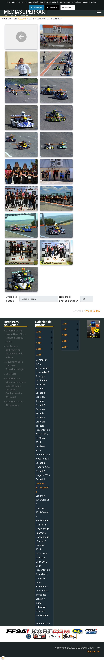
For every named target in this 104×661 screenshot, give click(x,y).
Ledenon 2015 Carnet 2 (42, 500)
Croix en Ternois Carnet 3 (40, 388)
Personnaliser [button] (67, 7)
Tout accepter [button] (37, 7)
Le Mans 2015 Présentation (43, 450)
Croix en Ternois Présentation (43, 425)
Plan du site (93, 651)
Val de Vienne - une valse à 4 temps (43, 372)
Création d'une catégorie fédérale (41, 605)
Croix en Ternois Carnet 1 (40, 413)
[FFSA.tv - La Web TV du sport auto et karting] (55, 636)
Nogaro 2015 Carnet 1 (43, 477)
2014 (64, 346)
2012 (64, 335)
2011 (64, 329)
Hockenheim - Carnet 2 (42, 530)
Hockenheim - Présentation (43, 619)
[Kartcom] (51, 631)
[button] (99, 12)
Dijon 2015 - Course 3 (42, 555)
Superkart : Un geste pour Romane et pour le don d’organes (42, 584)
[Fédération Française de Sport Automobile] (18, 631)
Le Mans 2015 (40, 440)
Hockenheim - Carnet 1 (42, 539)
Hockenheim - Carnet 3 (42, 522)
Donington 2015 (41, 361)
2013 (64, 340)
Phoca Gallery (92, 310)
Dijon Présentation (43, 567)
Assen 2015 (42, 433)
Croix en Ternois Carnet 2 (40, 401)
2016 (38, 348)
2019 (38, 331)
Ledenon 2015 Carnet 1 (42, 512)
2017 (38, 343)
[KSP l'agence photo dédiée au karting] (40, 636)
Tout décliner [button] (52, 7)
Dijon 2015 (41, 561)
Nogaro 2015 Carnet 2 (43, 468)
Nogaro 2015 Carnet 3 (43, 460)
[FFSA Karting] (92, 631)
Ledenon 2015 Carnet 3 (42, 487)
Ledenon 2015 (40, 547)
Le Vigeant (41, 380)
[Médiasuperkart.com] (70, 636)
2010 (64, 323)
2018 (38, 337)
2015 (38, 354)
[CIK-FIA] (29, 636)
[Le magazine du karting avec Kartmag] (78, 631)
